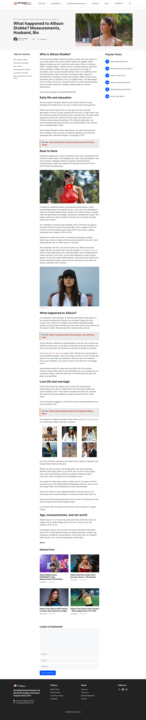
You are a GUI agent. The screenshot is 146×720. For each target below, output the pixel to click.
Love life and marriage (20, 73)
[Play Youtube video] (69, 186)
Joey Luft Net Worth (118, 75)
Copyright (53, 699)
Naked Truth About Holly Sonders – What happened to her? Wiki (85, 610)
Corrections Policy (56, 696)
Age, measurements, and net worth (22, 77)
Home (15, 19)
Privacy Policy (55, 692)
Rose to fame (17, 66)
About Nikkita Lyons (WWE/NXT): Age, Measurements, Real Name (51, 577)
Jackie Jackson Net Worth (120, 82)
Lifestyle (95, 3)
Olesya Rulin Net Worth (119, 62)
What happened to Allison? (22, 69)
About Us (84, 689)
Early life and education (21, 63)
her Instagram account (89, 250)
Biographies (55, 3)
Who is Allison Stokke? (20, 59)
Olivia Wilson (43, 582)
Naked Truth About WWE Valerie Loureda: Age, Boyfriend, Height (54, 610)
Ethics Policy (54, 689)
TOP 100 (41, 3)
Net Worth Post (76, 712)
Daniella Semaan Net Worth (120, 89)
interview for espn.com (54, 353)
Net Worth (118, 3)
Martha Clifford (23, 38)
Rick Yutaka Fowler (90, 419)
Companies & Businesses (76, 3)
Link (38, 39)
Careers (84, 699)
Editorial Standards (87, 696)
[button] (130, 3)
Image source (44, 308)
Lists (106, 3)
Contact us (85, 692)
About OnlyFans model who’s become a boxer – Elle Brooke (83, 576)
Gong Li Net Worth (117, 96)
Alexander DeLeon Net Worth (121, 69)
